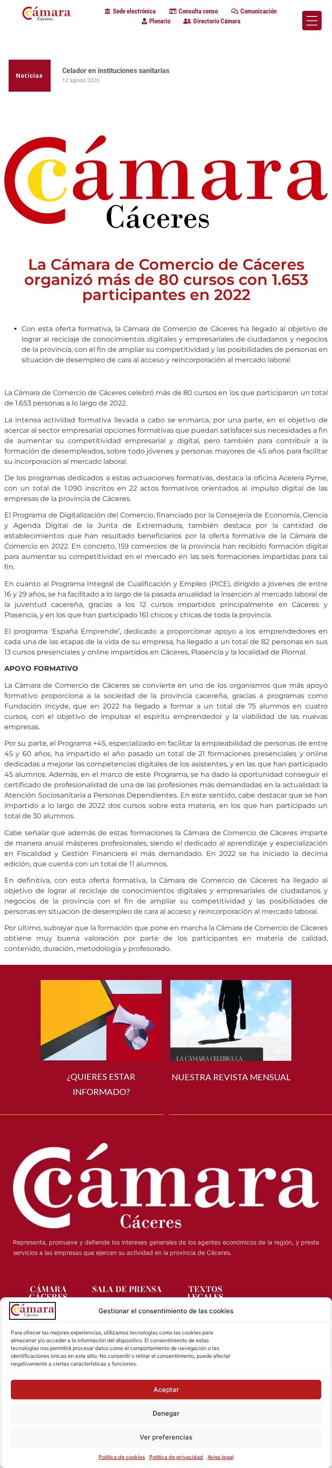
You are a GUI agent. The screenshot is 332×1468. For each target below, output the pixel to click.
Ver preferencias (166, 1437)
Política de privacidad (176, 1457)
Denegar (166, 1413)
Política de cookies (122, 1457)
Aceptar (166, 1389)
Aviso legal (220, 1457)
